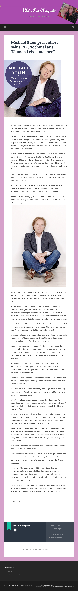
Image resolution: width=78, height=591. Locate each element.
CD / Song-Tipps (56, 529)
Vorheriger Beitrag (57, 534)
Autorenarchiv (15, 530)
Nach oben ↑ (69, 586)
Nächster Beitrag (56, 537)
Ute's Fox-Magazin (39, 10)
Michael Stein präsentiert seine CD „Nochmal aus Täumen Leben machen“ (34, 47)
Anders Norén (57, 586)
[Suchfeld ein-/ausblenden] (73, 27)
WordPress (48, 585)
